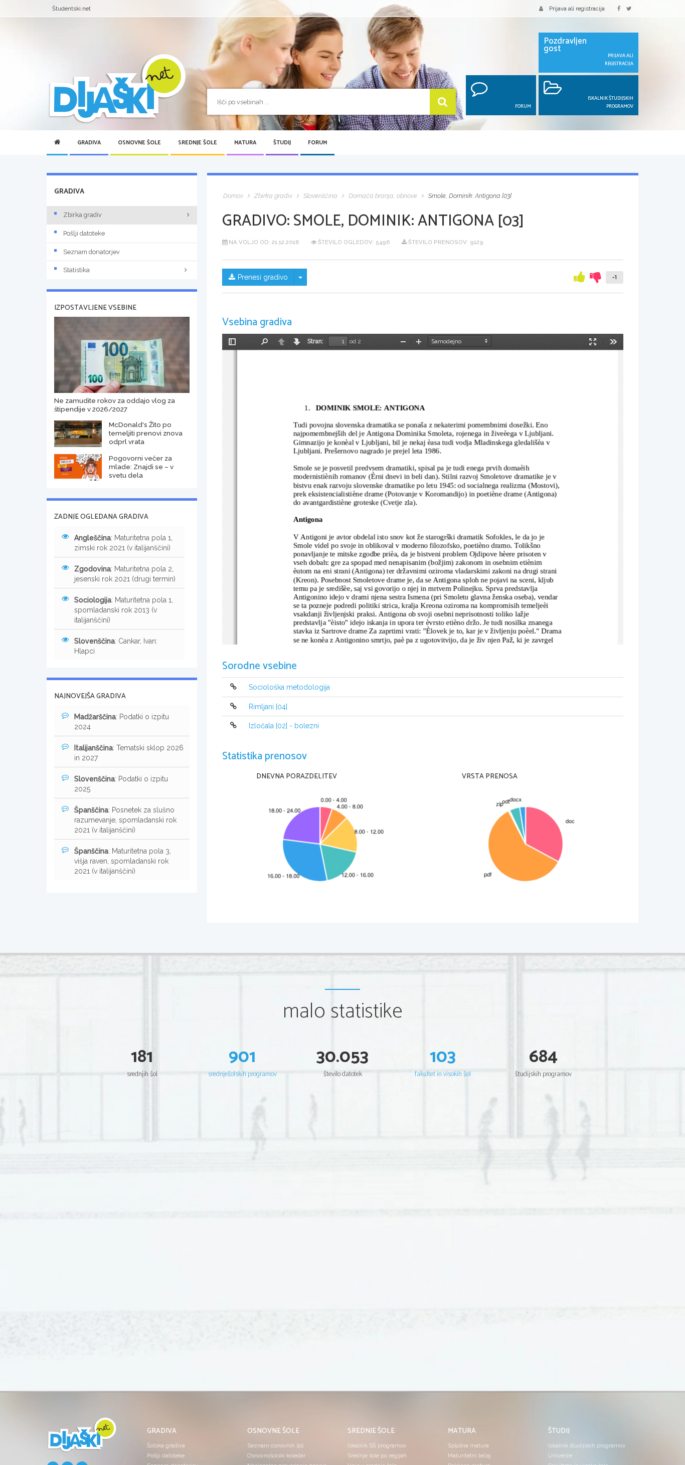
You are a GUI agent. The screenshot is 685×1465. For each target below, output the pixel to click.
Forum (317, 142)
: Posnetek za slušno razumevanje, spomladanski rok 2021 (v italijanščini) (125, 820)
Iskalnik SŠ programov (377, 1445)
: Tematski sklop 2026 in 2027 (129, 753)
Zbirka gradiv (82, 215)
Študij (282, 142)
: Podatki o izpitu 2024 (121, 722)
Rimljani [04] (268, 707)
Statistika (76, 270)
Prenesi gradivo (263, 277)
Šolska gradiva (166, 1445)
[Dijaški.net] (82, 1438)
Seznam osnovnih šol (275, 1445)
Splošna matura (468, 1445)
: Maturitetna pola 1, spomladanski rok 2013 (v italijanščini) (123, 610)
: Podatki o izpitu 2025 (121, 784)
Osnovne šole (139, 142)
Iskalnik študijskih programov (586, 1445)
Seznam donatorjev (91, 252)
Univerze (560, 1455)
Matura (245, 142)
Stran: (315, 341)
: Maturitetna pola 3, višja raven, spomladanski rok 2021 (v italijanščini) (122, 861)
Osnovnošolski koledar (276, 1455)
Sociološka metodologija (289, 688)
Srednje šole (197, 142)
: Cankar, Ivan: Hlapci (115, 646)
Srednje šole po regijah (377, 1455)
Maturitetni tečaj (469, 1455)
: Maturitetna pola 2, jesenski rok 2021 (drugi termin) (125, 574)
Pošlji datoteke (84, 233)
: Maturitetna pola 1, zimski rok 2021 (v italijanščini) (123, 543)
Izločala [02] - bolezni (284, 726)
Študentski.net (71, 8)
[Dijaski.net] (117, 89)
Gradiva (89, 142)
